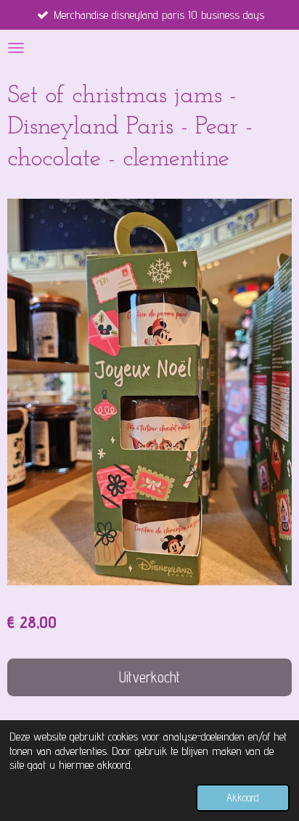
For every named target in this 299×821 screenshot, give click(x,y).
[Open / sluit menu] (16, 48)
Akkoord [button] (242, 797)
